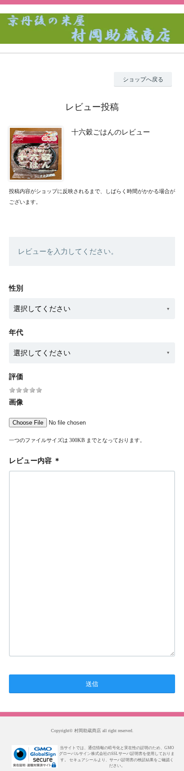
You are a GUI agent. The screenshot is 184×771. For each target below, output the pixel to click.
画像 (16, 402)
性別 (16, 288)
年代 (16, 332)
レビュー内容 (30, 460)
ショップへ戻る (143, 79)
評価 (16, 376)
